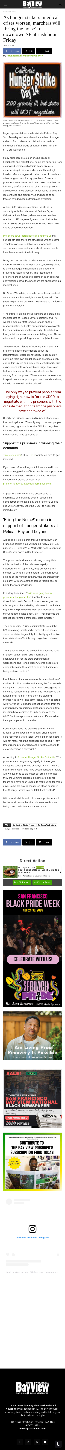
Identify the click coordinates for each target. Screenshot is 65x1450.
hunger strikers (12, 829)
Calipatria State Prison (23, 825)
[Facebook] (20, 1442)
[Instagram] (28, 1442)
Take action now (12, 454)
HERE (32, 454)
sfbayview (38, 1272)
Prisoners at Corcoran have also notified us (27, 235)
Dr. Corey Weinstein (47, 825)
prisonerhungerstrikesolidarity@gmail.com (27, 483)
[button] (5, 4)
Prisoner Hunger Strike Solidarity (36, 757)
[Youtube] (45, 1442)
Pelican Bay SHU (30, 829)
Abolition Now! (9, 11)
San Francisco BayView (17, 1272)
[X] (37, 1442)
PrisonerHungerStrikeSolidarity (25, 55)
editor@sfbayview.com (32, 1428)
